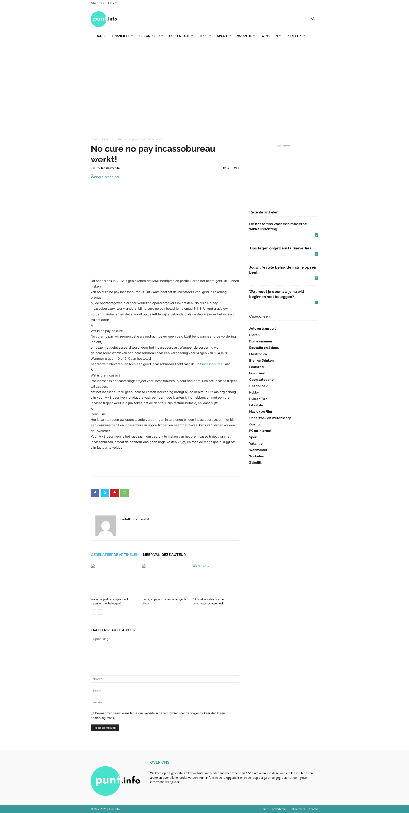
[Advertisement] (204, 76)
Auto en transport (262, 328)
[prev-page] (93, 612)
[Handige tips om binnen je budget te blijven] (165, 580)
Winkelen (269, 36)
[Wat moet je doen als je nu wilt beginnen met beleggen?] (114, 580)
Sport (222, 36)
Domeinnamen (260, 341)
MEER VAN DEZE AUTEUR (164, 554)
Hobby (254, 392)
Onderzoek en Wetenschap (270, 418)
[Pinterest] (114, 493)
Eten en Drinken (261, 360)
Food (98, 36)
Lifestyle (256, 405)
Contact (112, 2)
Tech (203, 36)
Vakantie (244, 36)
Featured (256, 367)
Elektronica (258, 354)
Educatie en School (264, 347)
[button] (313, 19)
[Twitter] (105, 493)
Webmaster (258, 450)
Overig (254, 424)
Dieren (254, 335)
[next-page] (100, 612)
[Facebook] (95, 493)
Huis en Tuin (179, 36)
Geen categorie (261, 379)
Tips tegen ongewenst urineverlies (280, 248)
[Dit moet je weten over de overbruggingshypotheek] (216, 580)
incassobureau (213, 364)
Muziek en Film (260, 411)
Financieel (121, 36)
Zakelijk (294, 36)
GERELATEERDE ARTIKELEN (115, 554)
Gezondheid (149, 36)
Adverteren (97, 2)
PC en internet (260, 430)
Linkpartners (297, 809)
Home (94, 139)
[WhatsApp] (124, 493)
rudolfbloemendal (109, 167)
